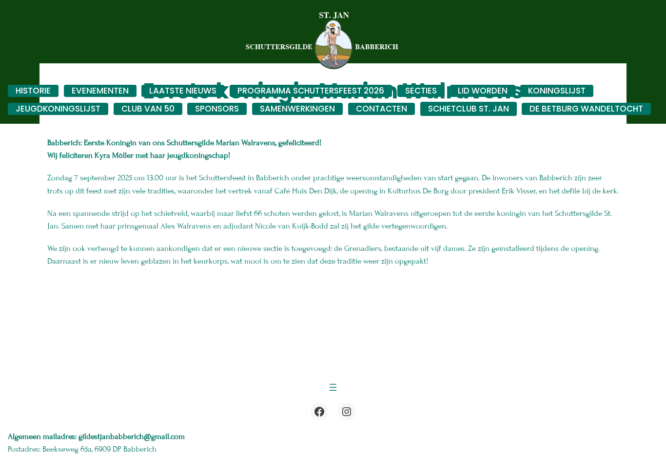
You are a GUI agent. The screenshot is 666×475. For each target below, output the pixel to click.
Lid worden (483, 90)
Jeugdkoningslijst (58, 108)
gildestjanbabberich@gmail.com (132, 436)
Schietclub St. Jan (468, 108)
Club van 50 (148, 108)
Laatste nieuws (182, 90)
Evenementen (100, 90)
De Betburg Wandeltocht (586, 108)
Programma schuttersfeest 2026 (310, 90)
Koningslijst (557, 90)
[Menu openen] (333, 387)
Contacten (381, 108)
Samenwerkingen (297, 108)
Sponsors (217, 108)
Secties (421, 90)
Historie (33, 90)
